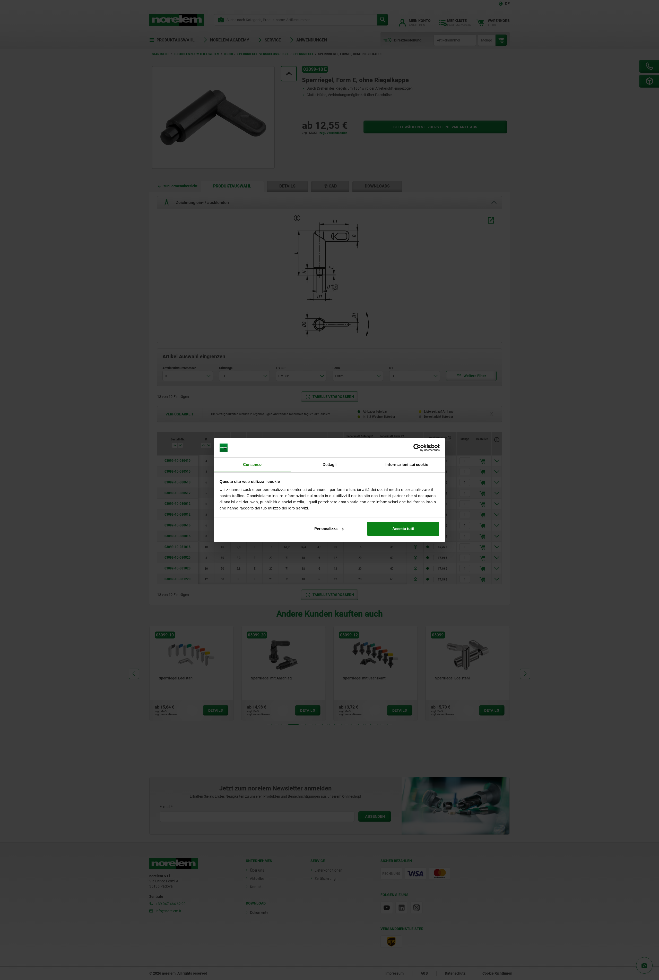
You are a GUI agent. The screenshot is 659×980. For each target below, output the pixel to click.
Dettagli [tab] (330, 464)
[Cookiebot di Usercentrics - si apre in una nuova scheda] (417, 447)
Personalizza (325, 528)
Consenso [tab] (252, 464)
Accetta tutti (403, 528)
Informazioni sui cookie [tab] (406, 464)
